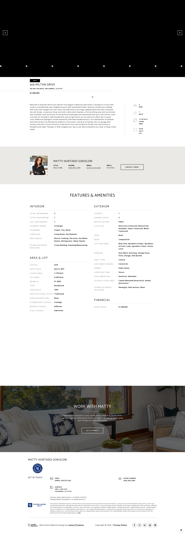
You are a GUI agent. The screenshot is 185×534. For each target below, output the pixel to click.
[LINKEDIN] (145, 525)
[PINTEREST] (155, 525)
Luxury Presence (76, 525)
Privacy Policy (120, 525)
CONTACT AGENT (132, 167)
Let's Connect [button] (92, 430)
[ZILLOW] (150, 525)
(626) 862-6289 (74, 168)
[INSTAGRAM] (139, 525)
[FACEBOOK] (134, 525)
